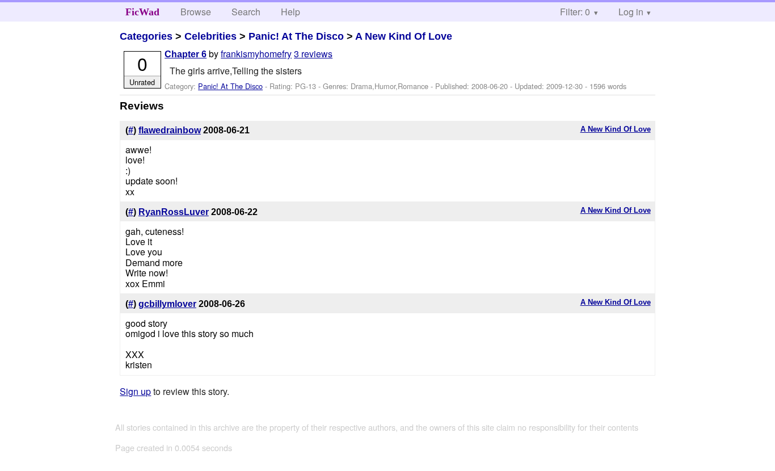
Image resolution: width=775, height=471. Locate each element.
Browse (195, 11)
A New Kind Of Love (403, 36)
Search (245, 11)
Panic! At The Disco (296, 36)
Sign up (135, 391)
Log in (630, 11)
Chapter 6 (186, 54)
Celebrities (210, 36)
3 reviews (313, 53)
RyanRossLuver (173, 212)
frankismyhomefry (256, 53)
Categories (146, 36)
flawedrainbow (169, 130)
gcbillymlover (167, 304)
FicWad (142, 12)
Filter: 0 (575, 11)
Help (290, 11)
